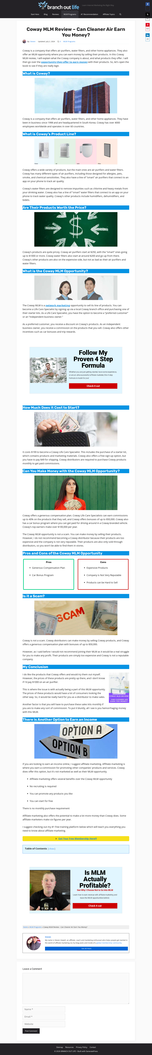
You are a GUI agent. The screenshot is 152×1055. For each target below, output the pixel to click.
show (51, 848)
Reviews (55, 14)
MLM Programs (70, 14)
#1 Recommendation (89, 14)
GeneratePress (92, 1051)
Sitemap (59, 1047)
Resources (69, 1047)
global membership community (109, 943)
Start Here (35, 14)
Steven (33, 41)
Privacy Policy (81, 1047)
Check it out (93, 386)
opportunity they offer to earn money (64, 62)
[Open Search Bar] (120, 14)
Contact (93, 1047)
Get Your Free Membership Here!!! (77, 838)
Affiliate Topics (109, 14)
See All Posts (86, 948)
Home (25, 927)
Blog (46, 14)
